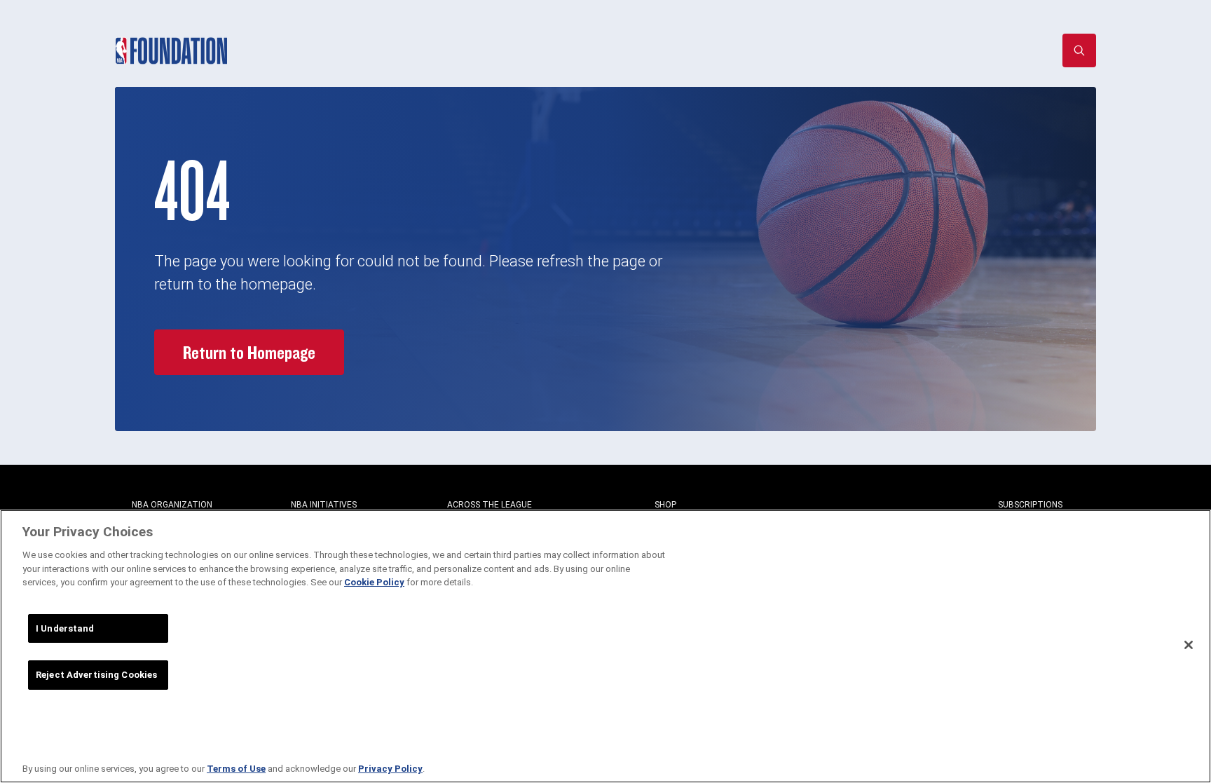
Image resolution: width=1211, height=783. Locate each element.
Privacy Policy (390, 768)
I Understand (65, 628)
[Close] (1188, 644)
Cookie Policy (374, 582)
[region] (605, 646)
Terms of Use (236, 768)
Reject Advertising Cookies (96, 674)
